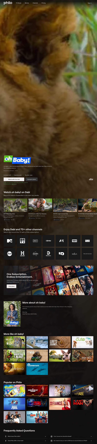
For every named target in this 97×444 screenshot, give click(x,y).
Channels (35, 3)
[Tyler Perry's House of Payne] (14, 404)
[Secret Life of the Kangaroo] (60, 355)
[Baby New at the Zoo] (82, 355)
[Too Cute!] (82, 342)
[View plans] (48, 280)
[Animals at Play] (37, 355)
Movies (27, 3)
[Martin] (14, 417)
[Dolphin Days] (37, 369)
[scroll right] (95, 205)
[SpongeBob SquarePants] (14, 391)
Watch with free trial (14, 179)
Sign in (90, 3)
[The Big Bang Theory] (37, 417)
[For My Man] (82, 404)
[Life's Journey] (60, 342)
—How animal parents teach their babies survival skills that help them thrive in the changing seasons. (28, 167)
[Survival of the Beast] (14, 355)
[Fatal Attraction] (37, 404)
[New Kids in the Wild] (14, 342)
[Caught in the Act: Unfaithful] (37, 391)
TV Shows (18, 3)
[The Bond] (14, 369)
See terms (14, 184)
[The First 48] (82, 391)
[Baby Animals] (37, 342)
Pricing (44, 3)
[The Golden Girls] (60, 391)
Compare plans (31, 179)
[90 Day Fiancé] (60, 404)
